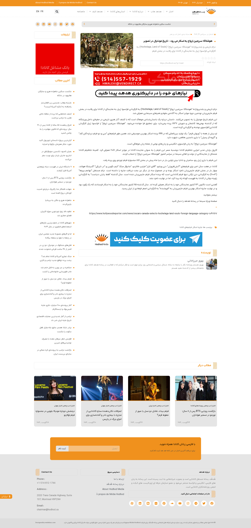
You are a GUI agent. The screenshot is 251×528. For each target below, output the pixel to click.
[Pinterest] (164, 503)
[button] (56, 11)
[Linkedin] (43, 24)
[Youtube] (49, 24)
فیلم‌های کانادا (186, 227)
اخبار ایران (152, 406)
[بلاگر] (148, 503)
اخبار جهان (105, 406)
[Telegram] (61, 24)
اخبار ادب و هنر (175, 34)
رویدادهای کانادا (197, 406)
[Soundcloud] (172, 503)
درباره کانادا (137, 11)
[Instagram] (55, 24)
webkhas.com (50, 523)
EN (37, 11)
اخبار (171, 11)
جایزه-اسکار (197, 227)
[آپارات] (37, 24)
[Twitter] (66, 24)
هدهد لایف (97, 11)
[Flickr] (156, 503)
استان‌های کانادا (117, 11)
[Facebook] (72, 24)
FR (42, 11)
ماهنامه (81, 11)
